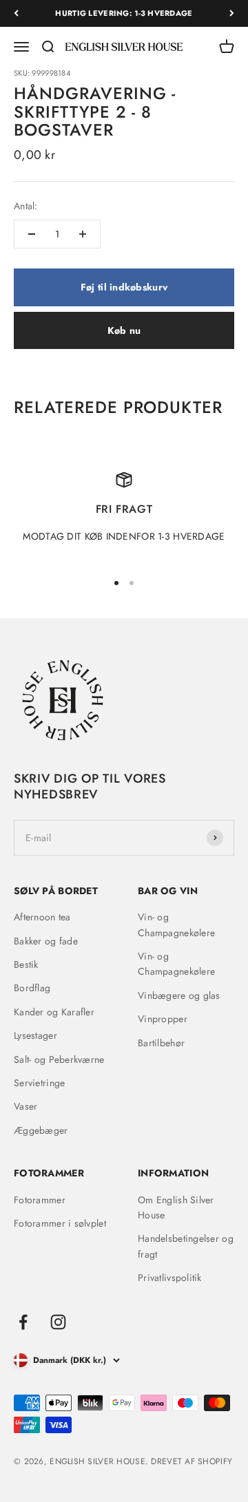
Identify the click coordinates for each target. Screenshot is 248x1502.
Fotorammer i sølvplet (60, 1223)
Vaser (25, 1106)
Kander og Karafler (54, 1012)
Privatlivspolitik (170, 1277)
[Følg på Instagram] (58, 1322)
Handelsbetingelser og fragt (186, 1245)
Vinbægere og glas (179, 995)
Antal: (26, 206)
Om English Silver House (176, 1207)
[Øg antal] (82, 234)
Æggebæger (41, 1130)
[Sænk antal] (31, 234)
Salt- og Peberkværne (59, 1059)
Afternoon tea (42, 917)
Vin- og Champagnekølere (176, 924)
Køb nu (124, 330)
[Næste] (231, 13)
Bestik (26, 964)
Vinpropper (162, 1019)
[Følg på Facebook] (23, 1322)
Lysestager (35, 1035)
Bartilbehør (161, 1043)
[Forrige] (16, 13)
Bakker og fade (46, 941)
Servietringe (39, 1083)
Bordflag (32, 988)
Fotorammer (39, 1200)
